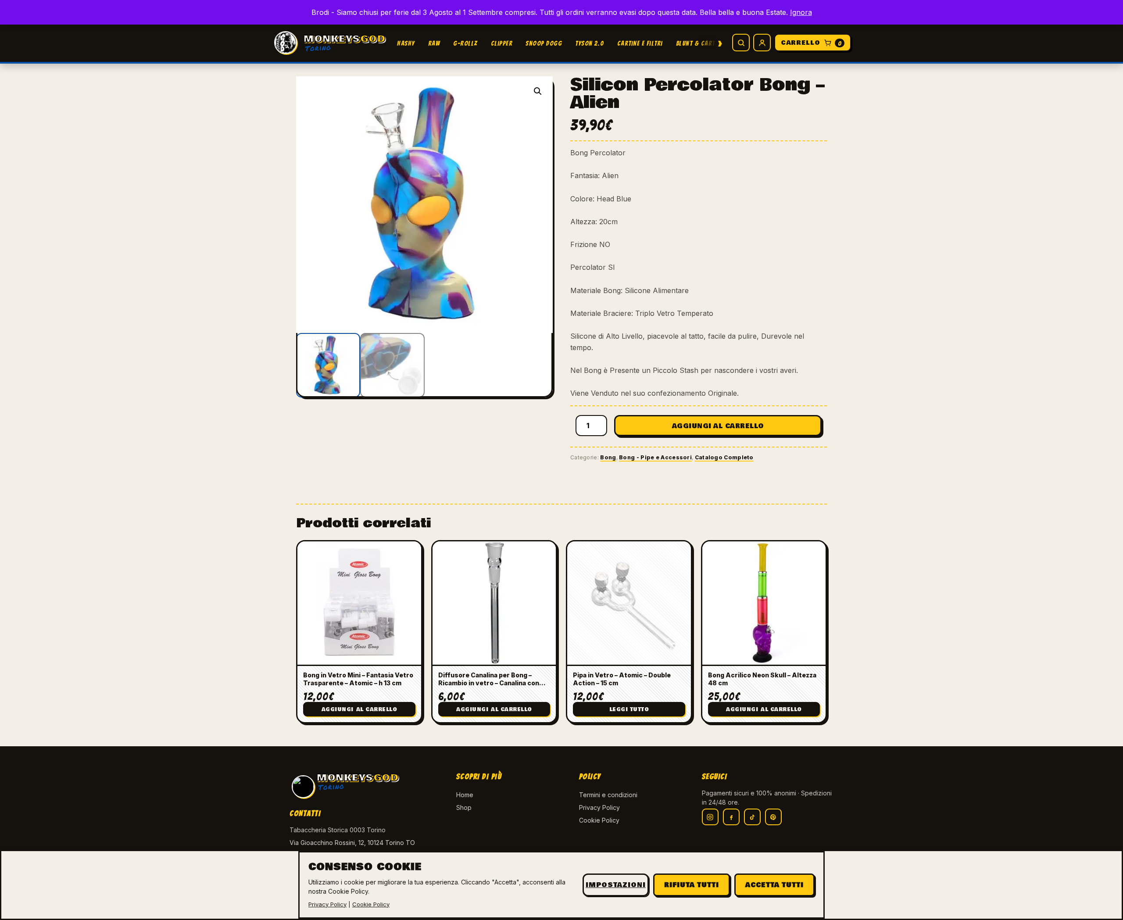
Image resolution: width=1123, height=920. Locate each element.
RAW (434, 43)
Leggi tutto (629, 709)
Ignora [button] (801, 12)
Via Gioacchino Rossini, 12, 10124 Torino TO (352, 842)
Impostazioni (616, 885)
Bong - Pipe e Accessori (655, 457)
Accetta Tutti (774, 885)
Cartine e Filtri (640, 43)
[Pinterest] (773, 817)
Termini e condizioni (608, 794)
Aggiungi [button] (359, 709)
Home (464, 794)
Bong (608, 457)
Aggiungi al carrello (718, 426)
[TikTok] (752, 817)
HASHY (406, 43)
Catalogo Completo (724, 457)
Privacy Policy (599, 807)
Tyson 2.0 (589, 43)
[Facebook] (731, 817)
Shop (464, 807)
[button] (538, 91)
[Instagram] (710, 817)
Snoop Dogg (544, 43)
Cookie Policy (599, 820)
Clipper (502, 43)
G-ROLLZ (465, 43)
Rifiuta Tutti (691, 885)
